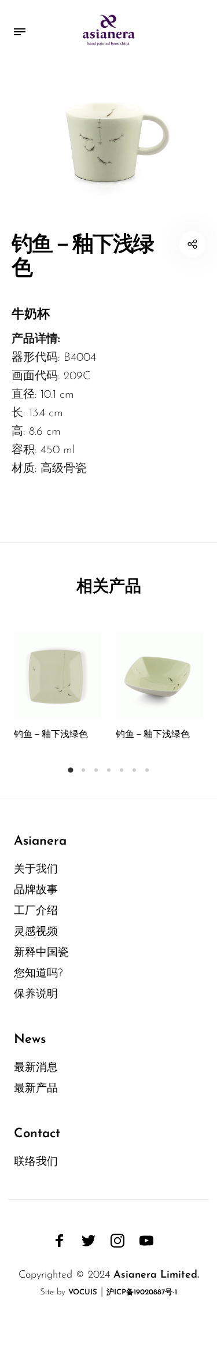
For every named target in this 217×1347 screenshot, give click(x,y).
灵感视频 (36, 932)
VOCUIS (82, 1292)
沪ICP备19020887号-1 (141, 1292)
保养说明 (36, 994)
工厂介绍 (36, 911)
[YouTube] (146, 1241)
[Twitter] (88, 1241)
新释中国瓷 (41, 953)
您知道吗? (38, 973)
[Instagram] (117, 1241)
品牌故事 (36, 890)
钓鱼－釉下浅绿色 (51, 734)
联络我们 (36, 1162)
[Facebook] (60, 1241)
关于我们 (36, 869)
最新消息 (36, 1068)
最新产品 (36, 1088)
